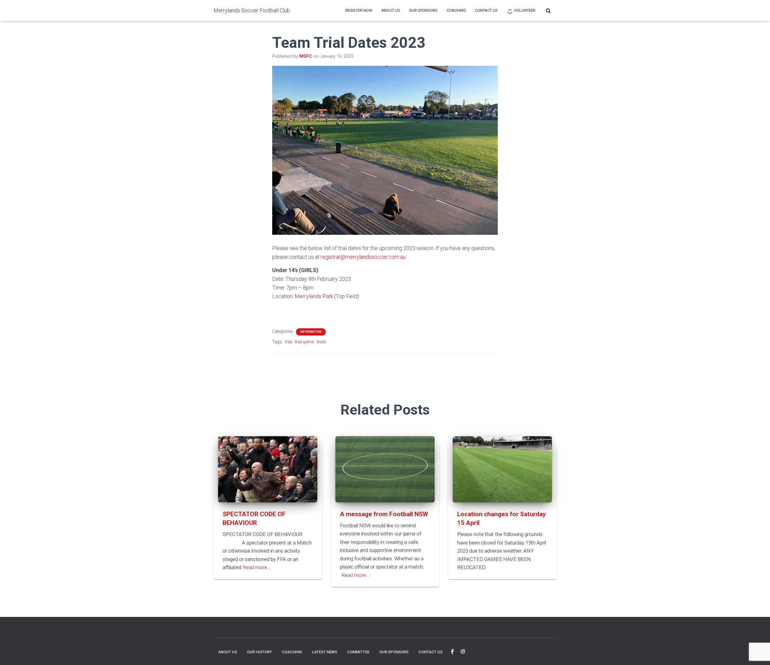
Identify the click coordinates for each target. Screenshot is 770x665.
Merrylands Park (314, 296)
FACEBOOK (452, 652)
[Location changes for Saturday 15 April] (502, 468)
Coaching (456, 10)
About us (390, 10)
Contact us (486, 10)
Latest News (324, 652)
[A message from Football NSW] (385, 468)
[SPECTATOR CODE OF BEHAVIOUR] (267, 468)
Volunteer (524, 10)
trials (321, 341)
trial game (304, 341)
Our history (259, 652)
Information (311, 331)
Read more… (256, 567)
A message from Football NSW (384, 514)
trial (288, 341)
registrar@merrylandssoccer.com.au (363, 257)
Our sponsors (423, 10)
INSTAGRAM (463, 652)
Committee (358, 652)
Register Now (358, 10)
